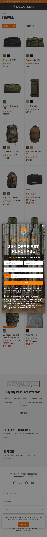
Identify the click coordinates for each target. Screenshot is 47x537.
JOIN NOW (23, 283)
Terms (26, 309)
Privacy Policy (17, 309)
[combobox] (7, 276)
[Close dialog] (43, 226)
